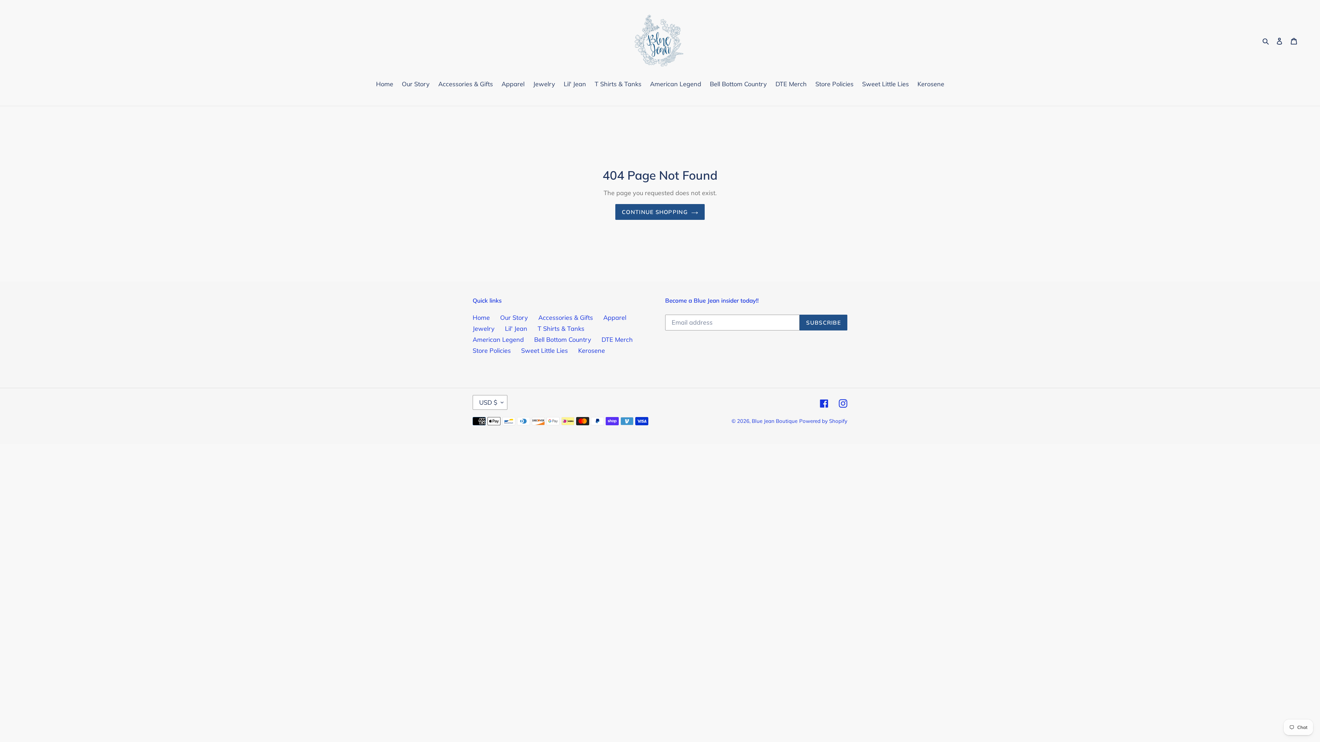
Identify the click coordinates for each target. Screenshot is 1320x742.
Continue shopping (655, 212)
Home (481, 318)
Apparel (614, 318)
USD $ (488, 402)
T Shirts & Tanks (561, 329)
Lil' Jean (516, 329)
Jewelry (484, 329)
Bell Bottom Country (562, 340)
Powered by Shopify (823, 421)
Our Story (514, 318)
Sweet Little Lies (544, 351)
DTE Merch (617, 340)
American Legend (498, 340)
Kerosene (591, 351)
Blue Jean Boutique (775, 421)
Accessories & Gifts (565, 318)
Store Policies (492, 351)
